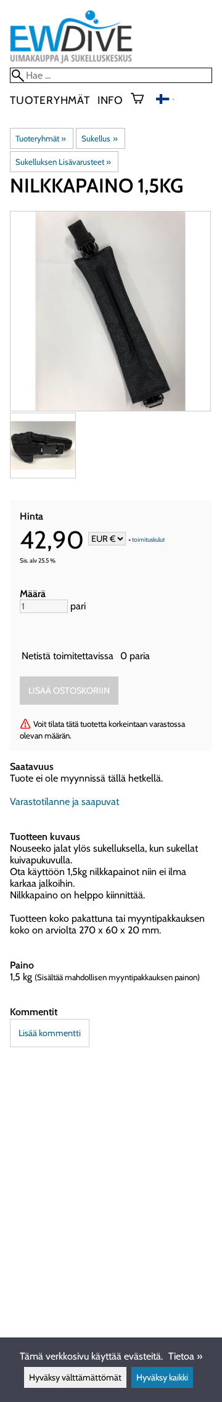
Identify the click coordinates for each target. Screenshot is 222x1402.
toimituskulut (148, 540)
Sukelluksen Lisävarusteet (63, 162)
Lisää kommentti (49, 1033)
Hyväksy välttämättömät (75, 1377)
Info (110, 99)
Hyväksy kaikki (162, 1377)
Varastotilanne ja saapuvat (64, 801)
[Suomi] (165, 100)
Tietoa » (185, 1356)
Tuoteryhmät (50, 99)
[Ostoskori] (142, 99)
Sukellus (99, 138)
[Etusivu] (71, 62)
